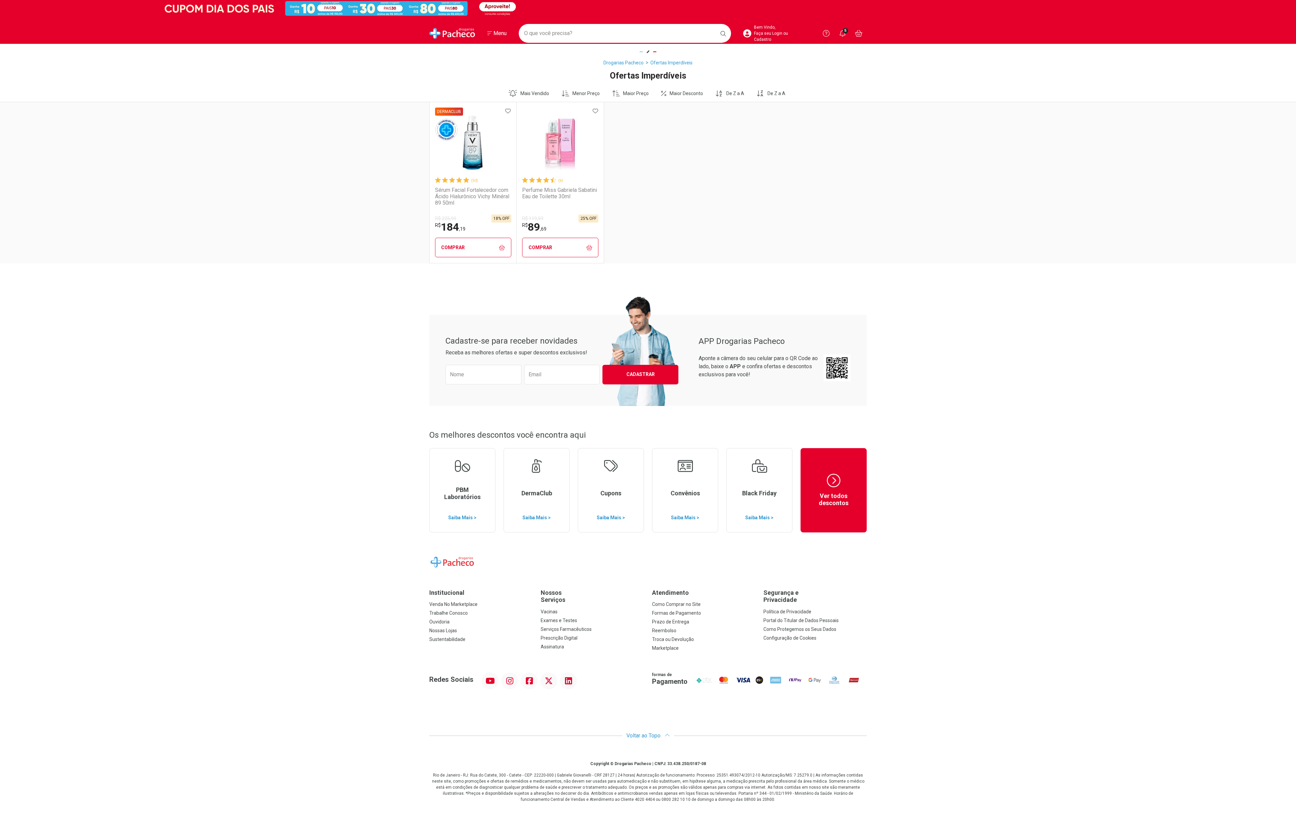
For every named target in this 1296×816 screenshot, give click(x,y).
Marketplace (665, 648)
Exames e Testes (559, 620)
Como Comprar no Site (676, 604)
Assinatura (552, 646)
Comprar (453, 247)
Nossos (553, 596)
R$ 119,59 (532, 218)
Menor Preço (586, 93)
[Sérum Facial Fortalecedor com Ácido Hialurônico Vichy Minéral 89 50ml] (473, 142)
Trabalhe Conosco (448, 613)
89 (534, 227)
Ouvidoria (439, 621)
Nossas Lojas (443, 630)
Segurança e (781, 596)
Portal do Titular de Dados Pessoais (801, 620)
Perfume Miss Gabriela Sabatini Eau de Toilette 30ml (559, 193)
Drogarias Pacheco (623, 62)
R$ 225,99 (445, 218)
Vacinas (549, 611)
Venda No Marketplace (453, 604)
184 (450, 227)
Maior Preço (636, 93)
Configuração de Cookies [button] (789, 638)
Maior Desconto (686, 93)
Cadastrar (640, 374)
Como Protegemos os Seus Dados (799, 629)
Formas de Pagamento (676, 613)
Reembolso (664, 630)
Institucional (446, 592)
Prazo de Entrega (670, 621)
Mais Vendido (534, 93)
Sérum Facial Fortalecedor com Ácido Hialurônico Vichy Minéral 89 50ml (472, 196)
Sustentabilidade (447, 639)
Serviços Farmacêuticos (566, 629)
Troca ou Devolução (673, 639)
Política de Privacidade (787, 611)
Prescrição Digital (559, 638)
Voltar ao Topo (644, 735)
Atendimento (670, 592)
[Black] (648, 8)
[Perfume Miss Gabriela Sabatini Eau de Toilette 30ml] (560, 142)
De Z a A (735, 93)
